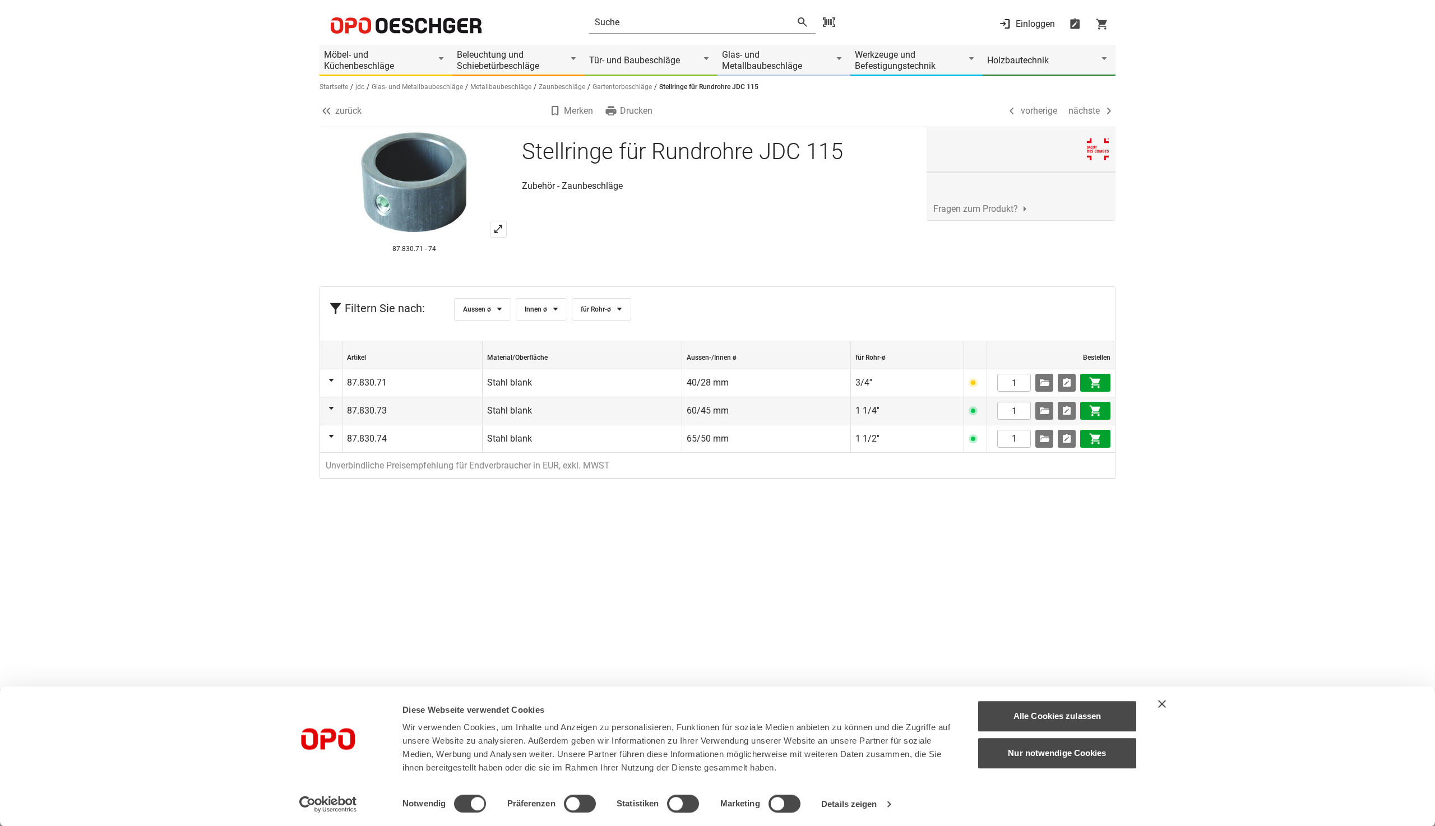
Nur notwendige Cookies (1057, 753)
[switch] (580, 804)
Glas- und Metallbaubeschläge (762, 60)
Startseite (334, 87)
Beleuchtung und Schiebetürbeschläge (498, 60)
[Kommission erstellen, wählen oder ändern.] (1044, 383)
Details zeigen (849, 804)
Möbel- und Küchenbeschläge (359, 60)
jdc (359, 87)
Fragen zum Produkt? (975, 208)
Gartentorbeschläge (622, 87)
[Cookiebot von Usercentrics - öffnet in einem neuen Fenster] (328, 804)
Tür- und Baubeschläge (634, 60)
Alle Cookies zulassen (1057, 716)
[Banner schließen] (1162, 704)
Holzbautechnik (1018, 60)
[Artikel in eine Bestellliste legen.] (1067, 383)
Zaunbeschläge (562, 87)
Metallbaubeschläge (500, 87)
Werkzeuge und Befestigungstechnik (895, 60)
